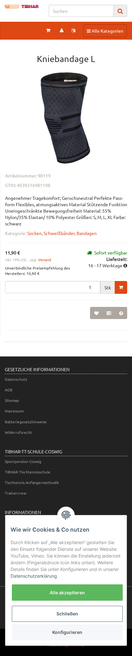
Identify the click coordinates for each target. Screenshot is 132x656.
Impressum (14, 410)
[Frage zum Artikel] (121, 313)
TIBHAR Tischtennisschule (27, 471)
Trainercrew (15, 493)
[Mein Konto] (61, 30)
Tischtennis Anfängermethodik (32, 482)
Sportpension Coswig (23, 461)
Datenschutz (16, 379)
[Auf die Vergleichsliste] (109, 313)
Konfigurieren (67, 632)
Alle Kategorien (105, 30)
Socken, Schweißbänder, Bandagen (62, 233)
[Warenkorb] (48, 30)
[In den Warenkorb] (121, 287)
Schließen (67, 613)
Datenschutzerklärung (34, 576)
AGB (8, 389)
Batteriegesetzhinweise (26, 421)
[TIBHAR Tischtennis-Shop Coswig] (22, 7)
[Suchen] (120, 11)
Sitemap (12, 400)
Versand (44, 259)
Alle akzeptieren (67, 592)
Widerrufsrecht (18, 432)
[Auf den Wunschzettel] (96, 313)
